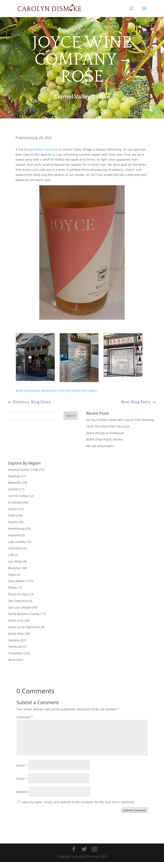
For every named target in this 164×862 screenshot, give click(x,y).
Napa (12, 575)
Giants (12, 522)
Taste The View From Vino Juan (108, 426)
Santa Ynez (16, 634)
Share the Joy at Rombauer (105, 433)
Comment (24, 717)
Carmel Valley (72, 96)
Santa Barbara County (24, 614)
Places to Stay (18, 594)
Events (13, 509)
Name (22, 765)
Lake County (16, 542)
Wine (103, 96)
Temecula (15, 647)
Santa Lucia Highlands (24, 627)
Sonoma (14, 640)
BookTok (14, 476)
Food (11, 515)
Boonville (14, 483)
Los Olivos (15, 561)
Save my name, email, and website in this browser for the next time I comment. (78, 802)
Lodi (11, 555)
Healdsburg (16, 529)
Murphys (14, 568)
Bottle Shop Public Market (104, 439)
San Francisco (18, 601)
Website (22, 792)
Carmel (13, 489)
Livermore (15, 548)
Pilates (13, 588)
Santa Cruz (16, 620)
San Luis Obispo (19, 607)
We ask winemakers (100, 446)
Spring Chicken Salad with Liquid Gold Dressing (120, 420)
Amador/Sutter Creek (23, 470)
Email (21, 779)
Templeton (15, 653)
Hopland (14, 535)
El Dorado (15, 502)
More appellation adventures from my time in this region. (57, 391)
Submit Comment (134, 810)
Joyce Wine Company (43, 149)
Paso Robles (16, 581)
